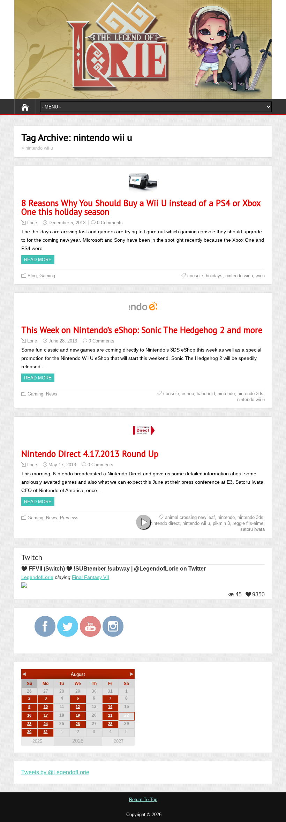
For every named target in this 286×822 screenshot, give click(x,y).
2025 (37, 741)
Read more (38, 259)
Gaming (47, 275)
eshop (188, 393)
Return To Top (143, 799)
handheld (206, 393)
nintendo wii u (239, 275)
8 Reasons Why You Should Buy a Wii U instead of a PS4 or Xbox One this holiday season (141, 207)
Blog (32, 275)
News (51, 394)
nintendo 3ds (250, 393)
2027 (118, 741)
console (195, 275)
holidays (214, 275)
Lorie (32, 222)
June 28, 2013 (62, 341)
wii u (260, 275)
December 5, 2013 (66, 222)
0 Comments (110, 222)
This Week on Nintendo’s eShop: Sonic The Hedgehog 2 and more (141, 329)
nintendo (226, 393)
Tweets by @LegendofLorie (55, 772)
